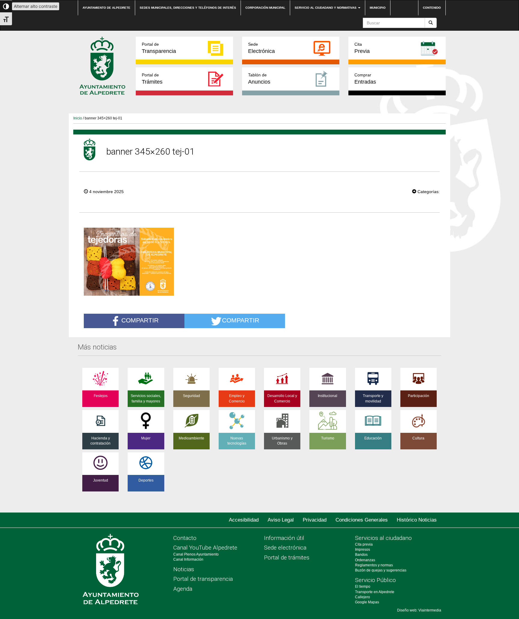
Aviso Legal (281, 520)
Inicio (77, 118)
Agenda (182, 588)
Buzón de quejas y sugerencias (380, 570)
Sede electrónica (285, 547)
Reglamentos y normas (374, 565)
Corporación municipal (265, 7)
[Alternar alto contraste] (6, 6)
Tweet (393, 191)
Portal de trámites (286, 557)
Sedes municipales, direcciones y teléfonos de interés (188, 7)
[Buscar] (431, 23)
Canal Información (188, 559)
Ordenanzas (365, 560)
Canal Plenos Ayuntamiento (196, 554)
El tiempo (362, 586)
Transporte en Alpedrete (374, 592)
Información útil (284, 537)
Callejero (362, 597)
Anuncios (259, 78)
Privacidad (314, 520)
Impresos (362, 549)
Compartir (140, 320)
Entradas (365, 78)
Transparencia (159, 48)
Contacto (184, 537)
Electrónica (261, 48)
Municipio (378, 7)
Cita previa (364, 544)
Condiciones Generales (361, 520)
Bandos (361, 555)
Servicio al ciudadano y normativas (326, 7)
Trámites (152, 78)
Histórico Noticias (417, 520)
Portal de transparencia (203, 578)
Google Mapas (367, 602)
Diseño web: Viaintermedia (419, 610)
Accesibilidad (244, 520)
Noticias (183, 569)
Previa (362, 48)
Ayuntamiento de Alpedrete (106, 7)
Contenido (432, 7)
